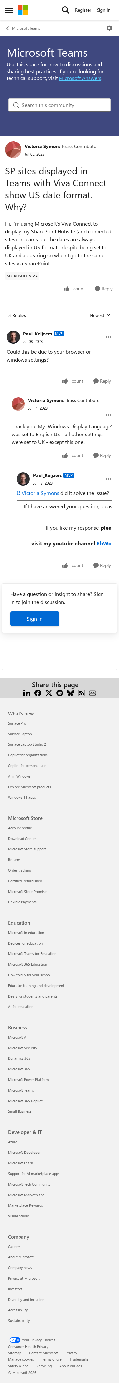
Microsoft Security (22, 1047)
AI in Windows (19, 776)
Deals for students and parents (33, 996)
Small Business (20, 1111)
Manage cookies (21, 1359)
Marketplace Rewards (25, 1205)
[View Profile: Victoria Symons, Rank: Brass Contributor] (13, 149)
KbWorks (108, 543)
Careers (14, 1246)
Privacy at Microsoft (24, 1278)
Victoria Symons (42, 146)
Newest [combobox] (100, 315)
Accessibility (18, 1309)
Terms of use (52, 1359)
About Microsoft (21, 1257)
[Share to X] (48, 692)
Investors (15, 1288)
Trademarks (79, 1359)
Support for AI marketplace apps (34, 1173)
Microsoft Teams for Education (32, 953)
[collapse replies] (59, 328)
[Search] (66, 10)
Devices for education (25, 943)
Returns (14, 859)
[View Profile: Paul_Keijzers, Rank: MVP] (13, 337)
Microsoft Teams (26, 28)
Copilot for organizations (28, 754)
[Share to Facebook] (37, 692)
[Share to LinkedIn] (26, 692)
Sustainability (19, 1320)
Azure (12, 1141)
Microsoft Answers (80, 78)
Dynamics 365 (19, 1058)
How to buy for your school (29, 974)
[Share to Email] (92, 692)
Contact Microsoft (43, 1352)
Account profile (20, 827)
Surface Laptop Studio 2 (27, 744)
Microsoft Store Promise (27, 891)
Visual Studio (18, 1215)
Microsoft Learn (20, 1162)
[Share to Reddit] (59, 692)
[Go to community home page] (23, 10)
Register (83, 10)
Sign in (35, 618)
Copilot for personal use (27, 765)
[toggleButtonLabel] (109, 28)
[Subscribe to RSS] (81, 692)
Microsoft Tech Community (29, 1184)
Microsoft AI (17, 1037)
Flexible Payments (22, 901)
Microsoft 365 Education (27, 964)
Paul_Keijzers (37, 334)
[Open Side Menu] (9, 10)
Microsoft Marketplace (26, 1194)
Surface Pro (17, 723)
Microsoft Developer (24, 1152)
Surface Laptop (20, 733)
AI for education (20, 1006)
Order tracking (19, 870)
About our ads (71, 1365)
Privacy (71, 1352)
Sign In (104, 10)
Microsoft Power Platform (28, 1079)
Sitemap (14, 1352)
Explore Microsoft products (29, 786)
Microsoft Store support (27, 848)
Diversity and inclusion (26, 1299)
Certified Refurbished (25, 880)
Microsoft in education (26, 932)
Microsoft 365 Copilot (25, 1100)
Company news (20, 1267)
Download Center (22, 838)
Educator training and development (36, 985)
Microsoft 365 (19, 1068)
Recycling (44, 1365)
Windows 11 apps (22, 797)
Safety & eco (18, 1365)
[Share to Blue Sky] (70, 692)
